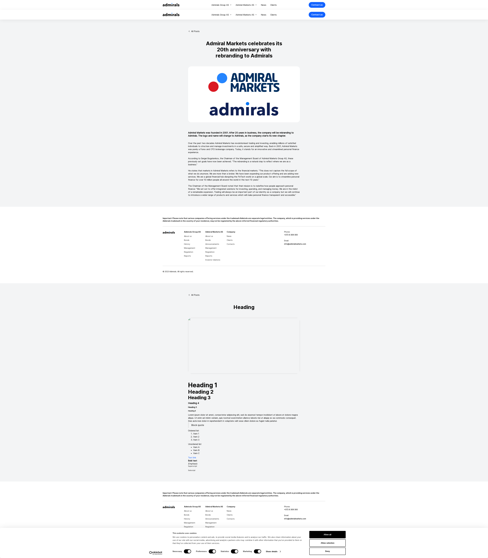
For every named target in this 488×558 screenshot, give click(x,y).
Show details (271, 551)
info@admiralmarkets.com (295, 244)
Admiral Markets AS (245, 5)
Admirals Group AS (220, 5)
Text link (192, 457)
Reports (187, 256)
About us (188, 236)
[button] (221, 4)
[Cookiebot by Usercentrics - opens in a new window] (156, 553)
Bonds (186, 240)
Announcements (212, 244)
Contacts (231, 244)
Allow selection (327, 543)
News (263, 5)
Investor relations (212, 260)
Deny (327, 551)
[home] (171, 5)
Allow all (327, 534)
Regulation (188, 252)
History (187, 244)
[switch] (212, 551)
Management (189, 248)
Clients (273, 5)
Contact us (317, 5)
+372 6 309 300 (291, 235)
